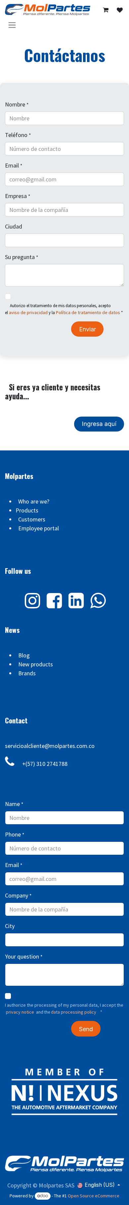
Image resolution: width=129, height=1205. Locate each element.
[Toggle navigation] (12, 24)
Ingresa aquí (99, 424)
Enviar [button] (87, 329)
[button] (86, 1029)
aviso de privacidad (28, 312)
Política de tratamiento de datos (88, 312)
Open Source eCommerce (93, 1196)
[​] (119, 10)
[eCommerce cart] (105, 10)
